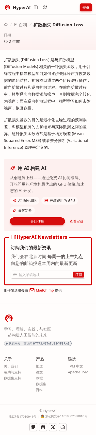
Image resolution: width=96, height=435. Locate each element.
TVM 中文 (75, 366)
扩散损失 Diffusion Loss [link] (58, 25)
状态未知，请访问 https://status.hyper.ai (39, 343)
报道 (39, 366)
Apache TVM (78, 372)
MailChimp (45, 290)
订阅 (78, 274)
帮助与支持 (12, 372)
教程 (39, 378)
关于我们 (11, 366)
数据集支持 (12, 378)
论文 (39, 372)
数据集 (41, 384)
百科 (23, 25)
